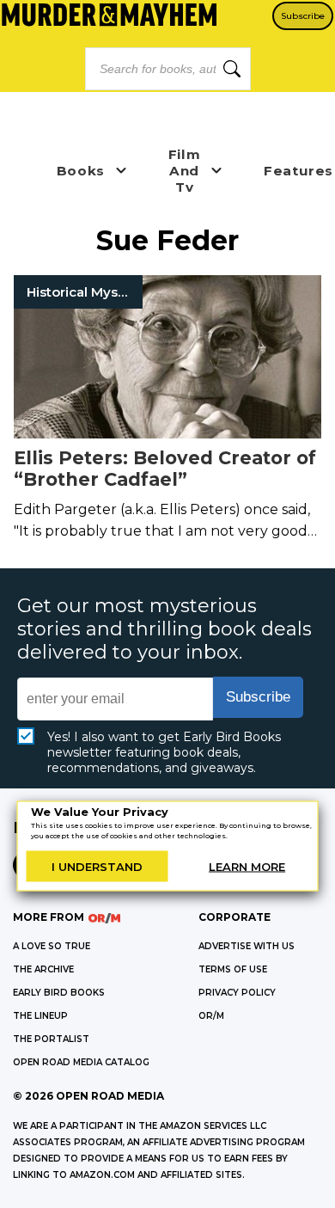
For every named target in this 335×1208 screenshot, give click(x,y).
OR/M (211, 1015)
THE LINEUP (40, 1015)
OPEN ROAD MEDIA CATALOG (81, 1062)
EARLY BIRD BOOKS (59, 992)
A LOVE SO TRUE (51, 946)
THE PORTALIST (51, 1039)
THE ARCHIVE (43, 969)
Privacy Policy (237, 992)
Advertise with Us (246, 946)
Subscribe (303, 15)
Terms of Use (232, 969)
